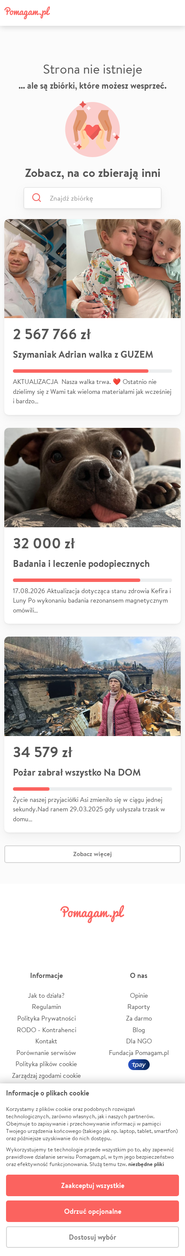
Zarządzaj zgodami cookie (46, 1075)
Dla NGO (139, 1041)
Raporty (138, 1006)
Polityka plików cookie (46, 1064)
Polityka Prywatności (46, 1018)
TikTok (136, 934)
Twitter (48, 934)
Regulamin (46, 1006)
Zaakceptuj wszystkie (92, 1185)
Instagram (77, 934)
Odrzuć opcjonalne (92, 1211)
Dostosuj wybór (92, 1237)
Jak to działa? (46, 995)
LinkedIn (107, 934)
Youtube (166, 934)
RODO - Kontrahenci (46, 1030)
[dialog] (92, 1169)
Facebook (18, 934)
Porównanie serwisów (46, 1053)
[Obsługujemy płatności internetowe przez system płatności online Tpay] (139, 1064)
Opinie (139, 995)
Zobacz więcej (92, 853)
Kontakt (46, 1041)
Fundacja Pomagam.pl (139, 1053)
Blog (139, 1030)
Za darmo (139, 1018)
